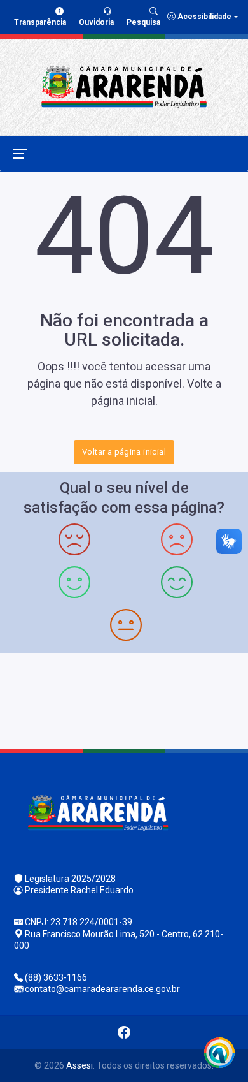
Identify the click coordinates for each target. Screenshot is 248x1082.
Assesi (79, 1065)
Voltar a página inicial (124, 452)
